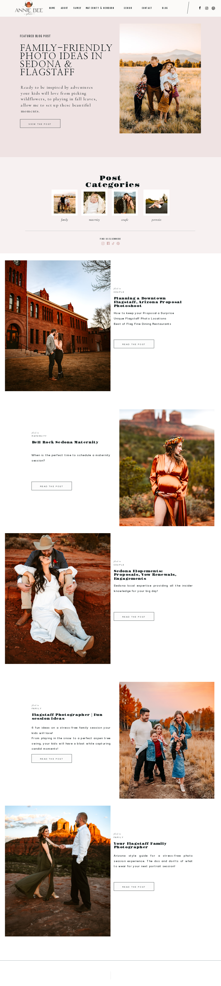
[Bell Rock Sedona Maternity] (167, 474)
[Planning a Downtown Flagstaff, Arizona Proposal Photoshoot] (57, 325)
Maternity (39, 436)
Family (37, 708)
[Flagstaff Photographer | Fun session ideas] (167, 747)
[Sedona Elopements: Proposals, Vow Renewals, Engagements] (57, 598)
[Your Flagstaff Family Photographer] (57, 871)
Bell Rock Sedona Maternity (65, 442)
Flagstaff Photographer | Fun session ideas (67, 717)
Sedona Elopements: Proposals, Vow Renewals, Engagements (145, 575)
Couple (119, 292)
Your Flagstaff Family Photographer (140, 846)
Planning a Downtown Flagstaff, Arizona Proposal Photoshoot (148, 302)
